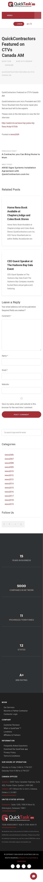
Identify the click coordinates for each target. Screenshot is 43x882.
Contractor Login (10, 714)
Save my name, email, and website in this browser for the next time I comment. (19, 406)
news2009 (14, 134)
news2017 (9, 496)
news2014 (9, 483)
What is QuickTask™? (12, 728)
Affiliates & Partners (12, 735)
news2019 (9, 504)
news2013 (9, 479)
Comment (6, 316)
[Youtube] (29, 866)
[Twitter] (18, 866)
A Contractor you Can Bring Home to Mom (21, 154)
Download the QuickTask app (16, 749)
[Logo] (21, 818)
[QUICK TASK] (21, 4)
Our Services (9, 707)
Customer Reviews (12, 725)
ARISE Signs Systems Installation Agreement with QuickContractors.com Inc (19, 169)
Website (5, 384)
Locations (8, 732)
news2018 (9, 500)
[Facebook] (12, 866)
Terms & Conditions (12, 756)
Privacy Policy (10, 752)
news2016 (9, 492)
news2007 (9, 459)
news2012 (9, 475)
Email (5, 370)
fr (31, 24)
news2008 (9, 463)
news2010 (9, 471)
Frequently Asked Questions (15, 746)
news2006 (9, 455)
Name (5, 356)
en (28, 24)
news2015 (9, 488)
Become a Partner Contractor (16, 711)
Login (19, 24)
